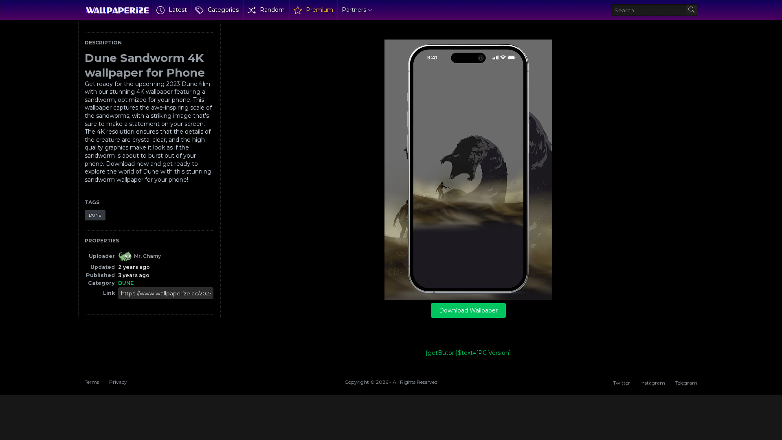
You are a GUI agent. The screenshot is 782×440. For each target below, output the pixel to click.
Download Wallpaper (468, 310)
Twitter (621, 383)
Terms (92, 382)
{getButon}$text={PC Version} (468, 352)
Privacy (118, 382)
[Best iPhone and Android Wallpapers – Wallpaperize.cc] (117, 10)
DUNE (95, 215)
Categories (223, 9)
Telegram (686, 383)
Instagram (652, 383)
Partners (354, 9)
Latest (178, 9)
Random (272, 9)
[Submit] (691, 10)
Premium (319, 9)
